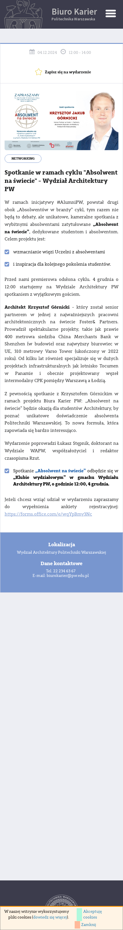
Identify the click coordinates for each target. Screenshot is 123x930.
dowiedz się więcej (50, 917)
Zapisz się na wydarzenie (68, 72)
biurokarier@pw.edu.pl (68, 575)
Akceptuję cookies (92, 914)
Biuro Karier (74, 13)
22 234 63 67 (64, 571)
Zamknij (88, 924)
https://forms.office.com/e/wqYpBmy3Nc (48, 514)
